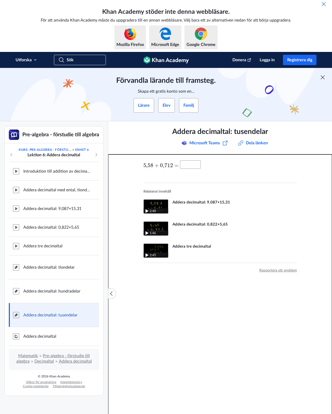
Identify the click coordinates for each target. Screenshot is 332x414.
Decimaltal (44, 361)
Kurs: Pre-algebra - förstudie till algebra (45, 149)
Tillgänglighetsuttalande (69, 386)
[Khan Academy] (166, 60)
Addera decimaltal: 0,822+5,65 (51, 227)
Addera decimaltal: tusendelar (50, 315)
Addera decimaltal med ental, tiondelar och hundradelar (57, 190)
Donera (239, 60)
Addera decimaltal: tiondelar (49, 267)
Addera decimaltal (39, 336)
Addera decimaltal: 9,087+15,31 (52, 209)
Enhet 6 (82, 149)
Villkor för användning (41, 382)
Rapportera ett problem (278, 270)
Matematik (28, 356)
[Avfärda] (324, 4)
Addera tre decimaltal (43, 246)
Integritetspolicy (71, 382)
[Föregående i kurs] (11, 155)
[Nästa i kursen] (96, 155)
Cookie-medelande (36, 386)
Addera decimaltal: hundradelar (51, 291)
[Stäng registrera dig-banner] (322, 77)
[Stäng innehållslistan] (112, 293)
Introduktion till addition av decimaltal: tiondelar (57, 171)
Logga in (267, 60)
